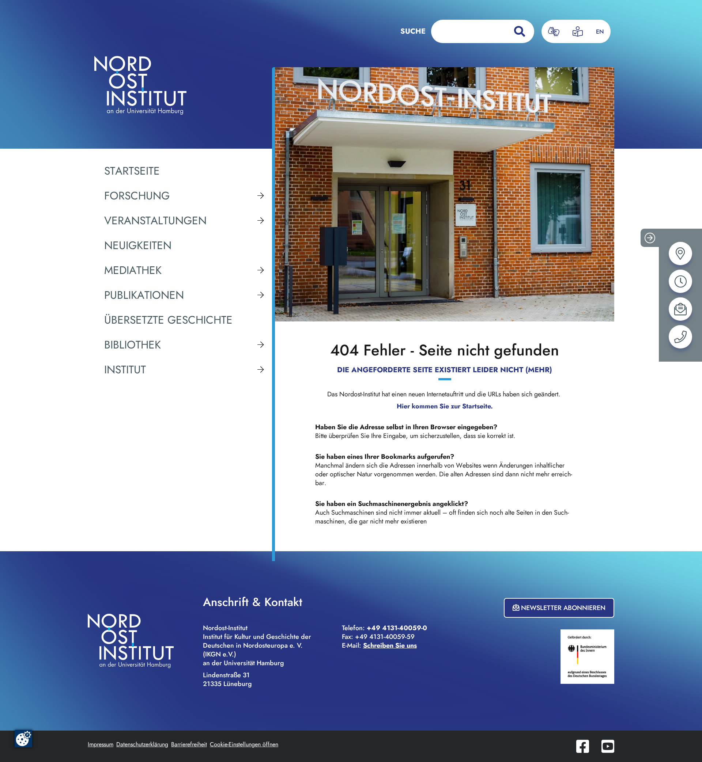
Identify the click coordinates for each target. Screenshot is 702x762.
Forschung (137, 195)
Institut (125, 369)
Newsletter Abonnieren (562, 608)
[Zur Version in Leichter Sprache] (578, 31)
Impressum (100, 744)
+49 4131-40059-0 (397, 628)
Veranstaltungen (155, 220)
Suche (413, 31)
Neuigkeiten (137, 245)
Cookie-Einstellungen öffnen (244, 744)
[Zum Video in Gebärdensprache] (553, 31)
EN (600, 31)
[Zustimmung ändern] (23, 738)
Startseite (132, 171)
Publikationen (144, 295)
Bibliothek (132, 345)
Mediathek (133, 270)
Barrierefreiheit (189, 744)
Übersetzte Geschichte (168, 320)
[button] (650, 238)
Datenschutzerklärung (142, 744)
